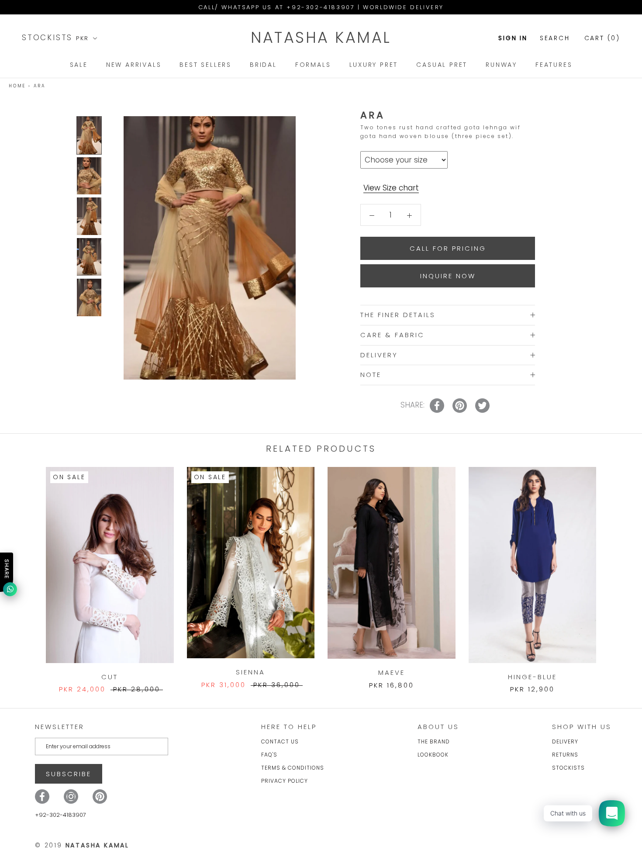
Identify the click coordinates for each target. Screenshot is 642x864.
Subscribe (68, 773)
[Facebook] (42, 796)
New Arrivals (134, 64)
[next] (615, 571)
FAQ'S (269, 754)
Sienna (250, 672)
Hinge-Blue (532, 676)
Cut (109, 676)
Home (17, 86)
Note (370, 374)
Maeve (391, 672)
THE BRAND (434, 741)
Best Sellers (205, 64)
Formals (313, 64)
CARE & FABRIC (392, 334)
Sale (79, 64)
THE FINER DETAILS (397, 314)
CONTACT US (280, 741)
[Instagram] (71, 796)
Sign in (513, 38)
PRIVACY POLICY (284, 781)
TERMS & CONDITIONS (292, 767)
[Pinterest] (100, 796)
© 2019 (82, 845)
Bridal (263, 64)
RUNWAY (501, 64)
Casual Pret (441, 64)
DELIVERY (379, 354)
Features (553, 64)
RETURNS (565, 754)
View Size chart (391, 188)
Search (555, 38)
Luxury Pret (373, 64)
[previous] (27, 571)
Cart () (602, 38)
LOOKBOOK (433, 754)
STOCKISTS (49, 37)
